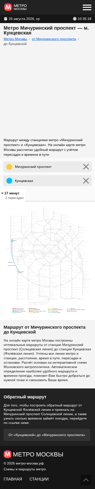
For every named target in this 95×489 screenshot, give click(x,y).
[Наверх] (86, 480)
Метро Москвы (15, 39)
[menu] (87, 7)
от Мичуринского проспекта (54, 39)
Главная (13, 479)
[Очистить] (86, 166)
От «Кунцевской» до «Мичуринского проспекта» (47, 435)
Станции (39, 479)
